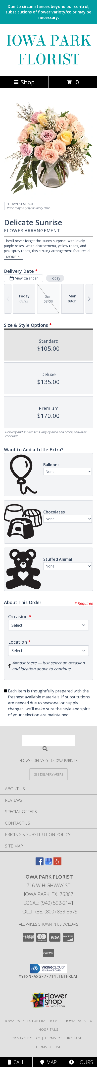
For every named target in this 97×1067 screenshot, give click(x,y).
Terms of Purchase (63, 1038)
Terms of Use (48, 1047)
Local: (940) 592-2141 (48, 902)
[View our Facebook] (40, 864)
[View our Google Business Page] (48, 864)
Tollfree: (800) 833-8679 (49, 911)
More (11, 256)
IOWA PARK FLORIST (48, 50)
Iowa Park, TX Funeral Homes (33, 1020)
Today (55, 278)
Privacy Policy (26, 1038)
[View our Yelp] (57, 864)
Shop (28, 82)
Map (50, 1062)
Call (17, 1062)
